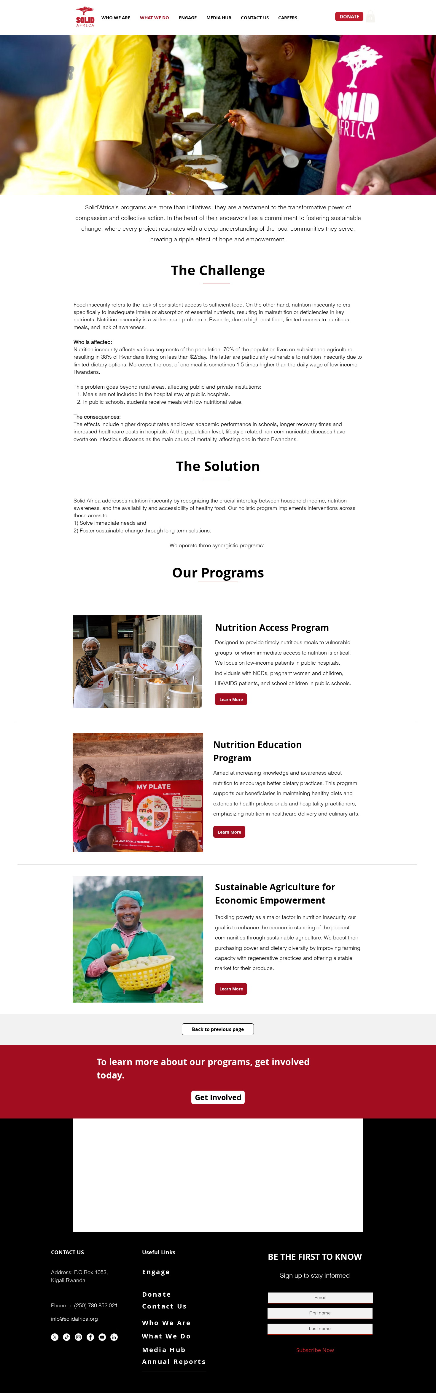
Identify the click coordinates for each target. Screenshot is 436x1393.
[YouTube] (102, 1337)
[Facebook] (90, 1337)
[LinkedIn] (114, 1337)
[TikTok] (66, 1337)
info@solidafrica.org (74, 1318)
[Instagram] (78, 1337)
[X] (54, 1337)
